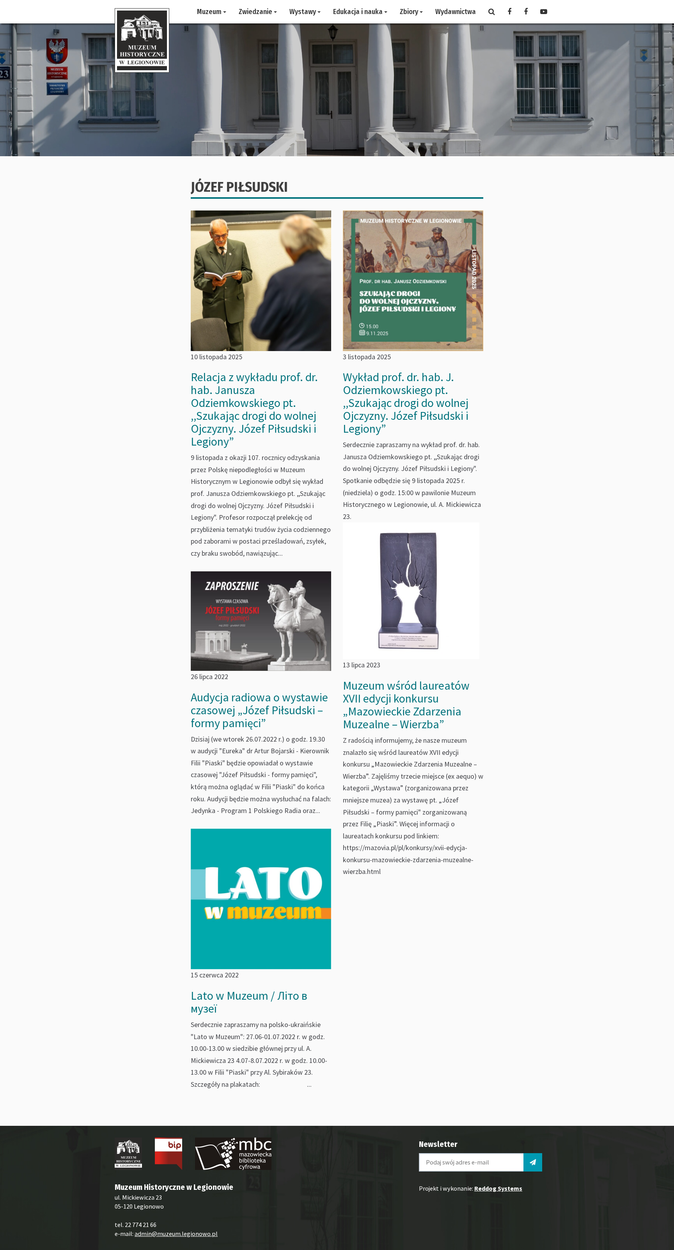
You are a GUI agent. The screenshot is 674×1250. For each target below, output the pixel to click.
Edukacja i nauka (358, 11)
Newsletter (438, 1144)
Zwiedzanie (256, 11)
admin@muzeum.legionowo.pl (176, 1234)
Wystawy (303, 11)
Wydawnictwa (455, 11)
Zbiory (410, 11)
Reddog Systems (498, 1188)
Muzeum (210, 11)
